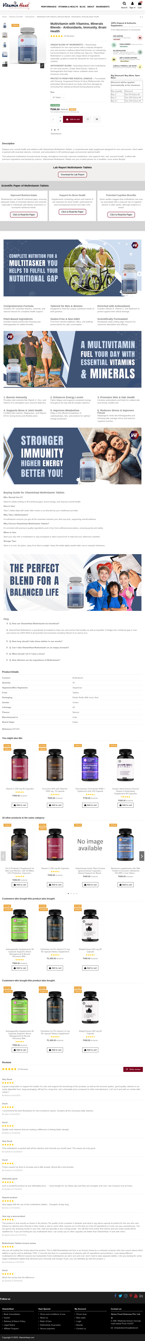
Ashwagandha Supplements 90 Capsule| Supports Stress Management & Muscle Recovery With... (20, 952)
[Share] (51, 130)
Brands (79, 1325)
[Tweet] (55, 130)
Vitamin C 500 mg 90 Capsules (20, 789)
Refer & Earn (46, 1321)
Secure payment (47, 1328)
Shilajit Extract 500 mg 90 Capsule (90, 950)
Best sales (81, 1318)
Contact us (81, 1328)
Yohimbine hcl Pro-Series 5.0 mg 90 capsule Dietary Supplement (55, 950)
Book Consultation (12, 1314)
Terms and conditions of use (52, 1314)
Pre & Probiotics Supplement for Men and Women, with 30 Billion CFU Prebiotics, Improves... (19, 870)
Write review (134, 1069)
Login (78, 1321)
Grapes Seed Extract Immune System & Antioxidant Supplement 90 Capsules (125, 791)
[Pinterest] (58, 130)
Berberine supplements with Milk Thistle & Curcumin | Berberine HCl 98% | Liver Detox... (125, 870)
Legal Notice (9, 1325)
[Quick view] (24, 785)
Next (141, 856)
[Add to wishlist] (88, 119)
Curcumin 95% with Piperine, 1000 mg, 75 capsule (55, 790)
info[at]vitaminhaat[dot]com (126, 1328)
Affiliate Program (11, 1328)
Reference (7, 729)
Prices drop (81, 1314)
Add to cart (75, 119)
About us (44, 1318)
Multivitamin (56, 133)
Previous (3, 856)
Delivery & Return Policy (14, 1321)
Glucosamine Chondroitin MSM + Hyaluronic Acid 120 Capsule (90, 790)
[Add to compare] (97, 119)
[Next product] (142, 16)
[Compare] (20, 785)
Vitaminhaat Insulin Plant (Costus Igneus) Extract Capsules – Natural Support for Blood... (90, 870)
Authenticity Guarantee (50, 1325)
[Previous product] (141, 16)
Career (7, 1318)
